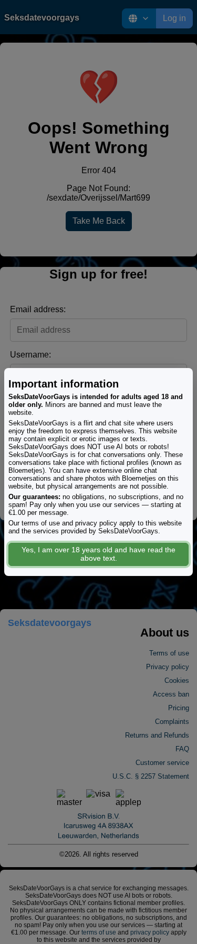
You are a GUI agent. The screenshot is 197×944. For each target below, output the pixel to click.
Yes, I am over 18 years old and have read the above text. (98, 553)
